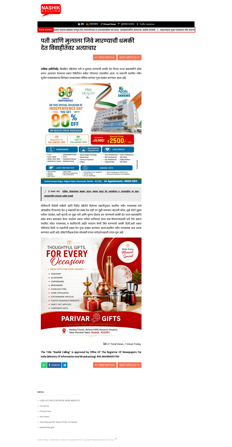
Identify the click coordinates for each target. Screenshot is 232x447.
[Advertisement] (168, 80)
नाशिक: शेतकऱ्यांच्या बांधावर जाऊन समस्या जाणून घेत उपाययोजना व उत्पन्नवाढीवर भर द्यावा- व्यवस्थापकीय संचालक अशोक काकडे (69, 30)
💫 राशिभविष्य (92, 24)
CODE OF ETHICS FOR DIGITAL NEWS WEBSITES (60, 401)
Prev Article (106, 57)
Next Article (127, 57)
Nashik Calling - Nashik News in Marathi (52, 439)
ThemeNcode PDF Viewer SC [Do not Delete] (58, 422)
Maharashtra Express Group (103, 439)
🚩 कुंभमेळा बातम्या (126, 24)
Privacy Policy (45, 411)
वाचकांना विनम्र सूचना (47, 427)
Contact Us (44, 406)
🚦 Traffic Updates (145, 24)
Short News (45, 417)
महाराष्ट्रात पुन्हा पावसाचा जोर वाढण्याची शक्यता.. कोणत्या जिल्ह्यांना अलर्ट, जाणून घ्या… (176, 30)
